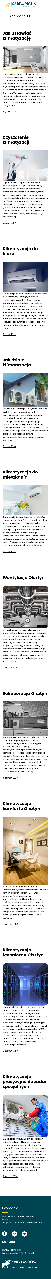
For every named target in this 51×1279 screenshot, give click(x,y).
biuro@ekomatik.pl (11, 1249)
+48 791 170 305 (27, 1252)
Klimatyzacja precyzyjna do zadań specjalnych (25, 1081)
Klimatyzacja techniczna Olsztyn (23, 952)
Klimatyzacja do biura (20, 251)
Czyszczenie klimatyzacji (16, 140)
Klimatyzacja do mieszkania (20, 475)
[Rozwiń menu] (6, 12)
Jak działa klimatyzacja (17, 363)
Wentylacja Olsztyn (24, 577)
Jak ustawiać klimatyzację (17, 36)
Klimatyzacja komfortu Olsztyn (21, 806)
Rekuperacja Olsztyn (25, 693)
